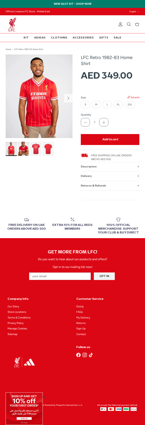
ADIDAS (40, 37)
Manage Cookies (17, 328)
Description (89, 166)
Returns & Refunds (93, 185)
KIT (26, 37)
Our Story (13, 306)
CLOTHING (59, 37)
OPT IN (104, 276)
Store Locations (17, 312)
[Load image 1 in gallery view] (39, 96)
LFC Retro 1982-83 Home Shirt (28, 49)
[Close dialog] (43, 397)
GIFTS (103, 37)
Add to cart (110, 139)
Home (8, 49)
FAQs (79, 312)
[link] (24, 408)
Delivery (86, 176)
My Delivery (83, 317)
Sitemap (12, 334)
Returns (81, 323)
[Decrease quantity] (85, 122)
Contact (81, 334)
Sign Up (81, 328)
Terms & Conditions (19, 317)
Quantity (86, 114)
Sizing (79, 306)
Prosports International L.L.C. (69, 405)
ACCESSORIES (83, 37)
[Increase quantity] (103, 122)
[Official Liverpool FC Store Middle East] (12, 24)
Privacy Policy (16, 323)
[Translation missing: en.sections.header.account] (120, 24)
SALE (117, 37)
